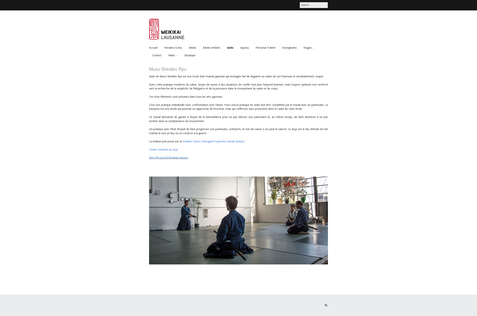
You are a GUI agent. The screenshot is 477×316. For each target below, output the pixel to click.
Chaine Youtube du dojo (163, 149)
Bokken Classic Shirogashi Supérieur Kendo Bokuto (214, 141)
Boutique (189, 55)
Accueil (153, 47)
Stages (308, 47)
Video (171, 55)
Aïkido (192, 47)
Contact (157, 55)
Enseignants (289, 47)
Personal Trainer (266, 47)
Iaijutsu (244, 47)
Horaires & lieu (173, 47)
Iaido (230, 47)
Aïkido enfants (211, 47)
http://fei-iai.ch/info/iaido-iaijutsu (168, 157)
